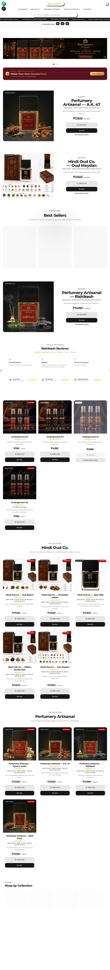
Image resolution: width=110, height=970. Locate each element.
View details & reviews (82, 135)
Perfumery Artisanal (52, 9)
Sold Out (91, 455)
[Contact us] (4, 8)
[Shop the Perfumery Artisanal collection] (55, 48)
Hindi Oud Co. (35, 9)
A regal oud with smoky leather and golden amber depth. (81, 172)
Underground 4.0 (19, 502)
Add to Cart (82, 125)
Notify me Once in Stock (91, 460)
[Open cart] (106, 4)
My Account (23, 9)
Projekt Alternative (72, 9)
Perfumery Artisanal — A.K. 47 (81, 102)
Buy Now (82, 130)
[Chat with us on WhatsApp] (4, 4)
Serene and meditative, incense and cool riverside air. (81, 303)
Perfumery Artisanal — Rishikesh (81, 294)
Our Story (87, 9)
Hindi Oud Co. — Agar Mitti (90, 595)
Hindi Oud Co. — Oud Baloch (20, 595)
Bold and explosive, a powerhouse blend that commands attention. (82, 112)
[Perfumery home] (55, 4)
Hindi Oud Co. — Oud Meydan (82, 163)
